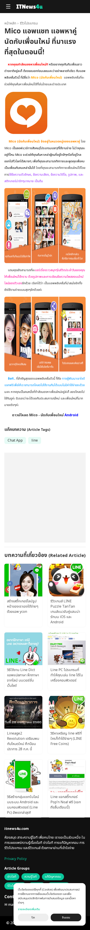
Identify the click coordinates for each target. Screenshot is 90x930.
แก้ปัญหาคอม (53, 877)
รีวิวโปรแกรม (29, 23)
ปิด (33, 917)
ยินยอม (66, 917)
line (34, 440)
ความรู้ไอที (30, 877)
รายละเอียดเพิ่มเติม (29, 909)
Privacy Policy (15, 858)
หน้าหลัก (10, 23)
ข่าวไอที (11, 877)
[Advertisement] (45, 498)
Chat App (15, 440)
